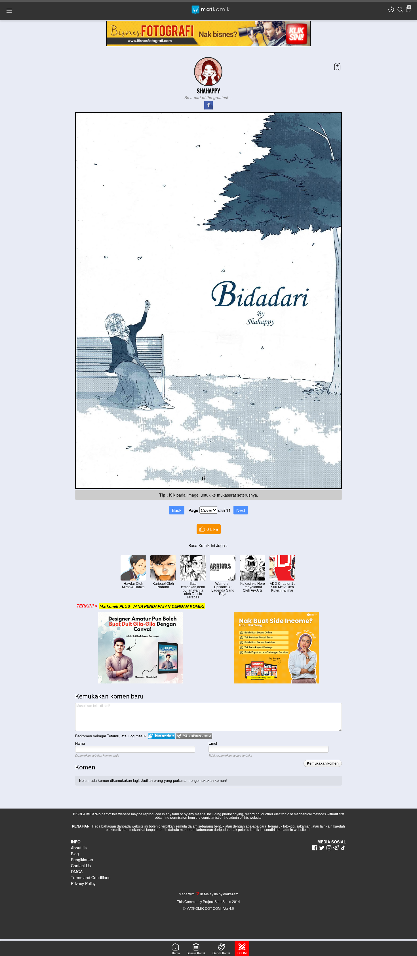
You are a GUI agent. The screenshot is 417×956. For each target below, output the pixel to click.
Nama (80, 743)
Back (177, 510)
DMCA (77, 871)
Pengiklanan (82, 859)
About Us (79, 848)
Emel (212, 743)
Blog (75, 853)
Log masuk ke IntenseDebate (161, 736)
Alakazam (230, 894)
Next (240, 510)
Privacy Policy (83, 883)
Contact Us (81, 865)
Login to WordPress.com (194, 736)
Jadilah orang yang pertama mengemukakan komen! (184, 780)
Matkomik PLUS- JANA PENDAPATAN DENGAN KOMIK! (152, 606)
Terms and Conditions (90, 877)
